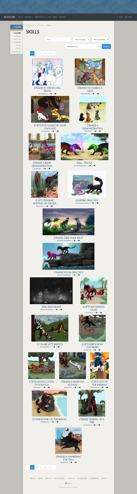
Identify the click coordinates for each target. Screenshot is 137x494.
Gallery (62, 17)
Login (120, 17)
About (33, 478)
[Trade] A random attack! (72, 383)
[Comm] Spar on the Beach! (49, 419)
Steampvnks (43, 93)
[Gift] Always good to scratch (41, 383)
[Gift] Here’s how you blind (92, 346)
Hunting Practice (87, 200)
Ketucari (9, 17)
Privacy (48, 478)
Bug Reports (59, 478)
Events (18, 48)
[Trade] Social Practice (68, 272)
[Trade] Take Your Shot (68, 237)
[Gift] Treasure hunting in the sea (44, 202)
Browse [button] (28, 17)
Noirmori (89, 131)
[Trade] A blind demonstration (42, 164)
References (16, 52)
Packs (18, 45)
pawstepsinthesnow (83, 203)
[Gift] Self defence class (94, 308)
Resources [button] (40, 17)
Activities (17, 42)
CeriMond (46, 131)
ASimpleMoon (46, 347)
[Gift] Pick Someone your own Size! (50, 127)
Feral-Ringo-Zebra (81, 165)
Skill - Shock (84, 162)
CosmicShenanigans (65, 240)
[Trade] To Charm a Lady (89, 89)
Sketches (17, 39)
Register (128, 17)
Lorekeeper (94, 478)
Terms (40, 478)
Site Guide (52, 17)
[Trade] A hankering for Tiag (68, 458)
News (20, 17)
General (17, 36)
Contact (71, 478)
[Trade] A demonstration (92, 127)
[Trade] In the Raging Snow (47, 89)
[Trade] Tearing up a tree (91, 421)
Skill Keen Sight (51, 306)
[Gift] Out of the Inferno (99, 383)
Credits (104, 478)
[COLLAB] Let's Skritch (50, 344)
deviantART (82, 478)
